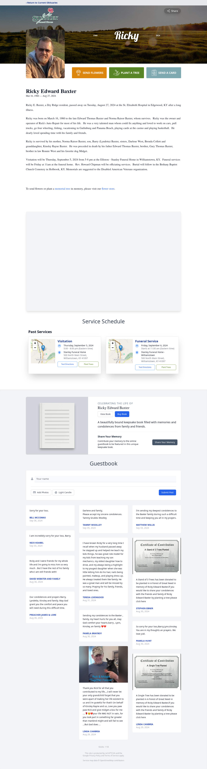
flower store (108, 188)
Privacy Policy (95, 755)
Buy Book (122, 414)
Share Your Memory (165, 442)
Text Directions (67, 364)
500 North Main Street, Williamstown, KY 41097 (76, 357)
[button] (43, 348)
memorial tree (62, 188)
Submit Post (167, 492)
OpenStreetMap (107, 760)
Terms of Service (112, 755)
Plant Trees (88, 364)
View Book (105, 414)
